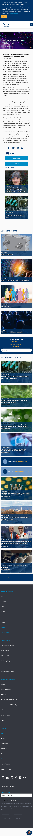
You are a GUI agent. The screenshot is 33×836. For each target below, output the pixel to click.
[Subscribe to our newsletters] (5, 461)
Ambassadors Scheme (7, 645)
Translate (13, 800)
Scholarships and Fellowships (9, 705)
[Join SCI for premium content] (5, 471)
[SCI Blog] (20, 777)
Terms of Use (18, 814)
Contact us (4, 748)
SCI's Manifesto (5, 617)
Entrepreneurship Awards (8, 710)
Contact (12, 786)
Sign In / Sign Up (6, 764)
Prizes (2, 720)
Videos (3, 622)
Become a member (6, 769)
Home (2, 30)
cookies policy (14, 13)
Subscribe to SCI (16, 158)
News (6, 30)
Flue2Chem (4, 612)
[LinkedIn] (7, 777)
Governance (4, 743)
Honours (3, 694)
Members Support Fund (7, 671)
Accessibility (5, 814)
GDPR (18, 818)
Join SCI (16, 163)
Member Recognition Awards (9, 699)
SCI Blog (3, 606)
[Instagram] (12, 777)
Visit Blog (12, 153)
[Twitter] (3, 778)
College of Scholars (6, 655)
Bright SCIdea (5, 650)
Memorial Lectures (6, 689)
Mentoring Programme (7, 661)
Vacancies (4, 754)
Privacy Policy (7, 818)
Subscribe (5, 786)
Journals (3, 601)
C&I (2, 596)
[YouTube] (24, 777)
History (3, 738)
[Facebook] (16, 777)
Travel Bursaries (5, 715)
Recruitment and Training (8, 666)
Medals (3, 684)
